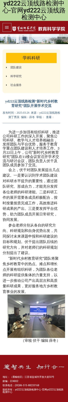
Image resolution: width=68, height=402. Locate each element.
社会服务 (16, 85)
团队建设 (16, 67)
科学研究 (16, 76)
